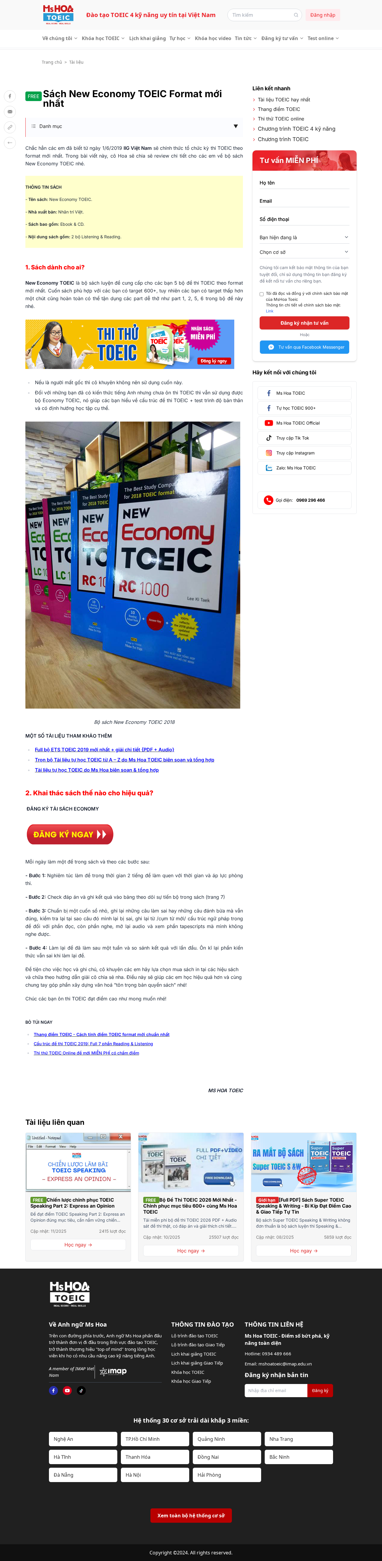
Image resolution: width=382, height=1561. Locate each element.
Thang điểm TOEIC (279, 109)
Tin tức (243, 38)
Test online (321, 38)
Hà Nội (133, 1475)
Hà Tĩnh (62, 1457)
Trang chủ (52, 62)
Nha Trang (281, 1439)
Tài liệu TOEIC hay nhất (284, 100)
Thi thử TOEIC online (281, 119)
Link (269, 311)
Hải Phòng (209, 1475)
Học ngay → (78, 1245)
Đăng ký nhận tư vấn (305, 323)
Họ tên (267, 183)
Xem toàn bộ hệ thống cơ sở (191, 1515)
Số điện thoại (274, 219)
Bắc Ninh (279, 1457)
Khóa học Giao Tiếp (191, 1381)
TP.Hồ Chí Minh (143, 1439)
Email (266, 201)
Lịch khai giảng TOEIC (193, 1354)
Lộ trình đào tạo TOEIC (194, 1336)
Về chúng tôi (57, 38)
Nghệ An (63, 1439)
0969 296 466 (310, 500)
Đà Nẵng (63, 1475)
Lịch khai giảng (147, 38)
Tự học (177, 38)
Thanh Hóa (138, 1457)
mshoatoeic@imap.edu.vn (285, 1364)
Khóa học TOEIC (100, 38)
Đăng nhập (322, 15)
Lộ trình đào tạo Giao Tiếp (198, 1345)
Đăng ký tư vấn (279, 38)
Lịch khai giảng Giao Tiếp (197, 1363)
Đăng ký (320, 1390)
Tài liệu (76, 62)
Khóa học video (213, 38)
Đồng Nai (208, 1457)
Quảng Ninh (211, 1439)
